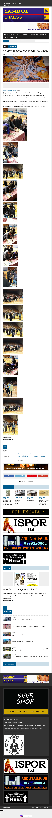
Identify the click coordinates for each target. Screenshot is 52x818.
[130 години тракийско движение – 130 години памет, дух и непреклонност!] (7, 657)
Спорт (16, 1)
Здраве (21, 1)
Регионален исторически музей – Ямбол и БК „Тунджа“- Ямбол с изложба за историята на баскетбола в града (25, 455)
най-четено (7, 568)
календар (15, 54)
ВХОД (48, 807)
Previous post (22, 481)
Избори (20, 3)
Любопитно (6, 5)
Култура (11, 1)
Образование (7, 3)
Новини (5, 1)
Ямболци (14, 3)
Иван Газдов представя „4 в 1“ (20, 589)
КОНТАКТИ (38, 807)
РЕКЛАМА (44, 807)
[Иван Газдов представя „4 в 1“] (26, 585)
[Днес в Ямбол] (32, 495)
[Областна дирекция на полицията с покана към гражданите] (20, 495)
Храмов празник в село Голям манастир (22, 619)
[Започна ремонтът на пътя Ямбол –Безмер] (7, 643)
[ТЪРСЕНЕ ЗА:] (42, 40)
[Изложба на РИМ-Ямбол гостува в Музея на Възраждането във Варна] (8, 495)
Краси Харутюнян (12, 90)
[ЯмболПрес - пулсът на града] (26, 15)
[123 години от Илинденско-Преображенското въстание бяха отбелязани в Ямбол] (7, 635)
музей (19, 54)
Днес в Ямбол (30, 500)
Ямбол (4, 498)
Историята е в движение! (8, 453)
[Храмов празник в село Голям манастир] (7, 620)
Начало (33, 807)
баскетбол (10, 54)
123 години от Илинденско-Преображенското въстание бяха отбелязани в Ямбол (23, 728)
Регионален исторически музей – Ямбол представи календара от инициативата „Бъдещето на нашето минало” (40, 455)
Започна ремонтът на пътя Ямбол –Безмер (23, 641)
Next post (30, 481)
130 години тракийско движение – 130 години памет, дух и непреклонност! (30, 656)
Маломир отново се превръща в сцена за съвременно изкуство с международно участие (24, 725)
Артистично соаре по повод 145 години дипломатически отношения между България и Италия (44, 503)
